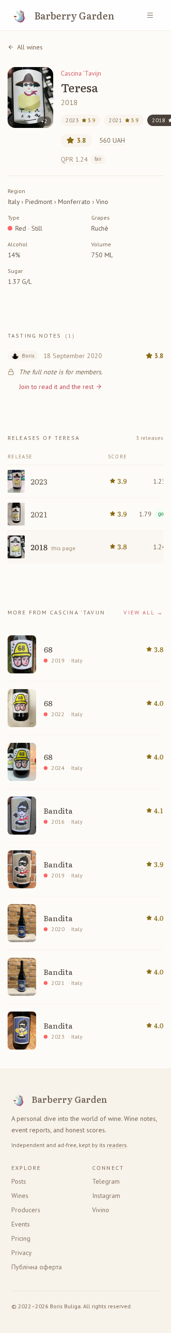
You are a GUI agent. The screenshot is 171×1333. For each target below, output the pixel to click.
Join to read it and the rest (56, 386)
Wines (19, 1195)
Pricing (20, 1238)
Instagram (106, 1195)
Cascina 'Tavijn (81, 73)
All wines (30, 47)
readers (117, 1144)
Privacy (21, 1252)
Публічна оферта (36, 1267)
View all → (143, 612)
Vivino (100, 1210)
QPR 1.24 (81, 159)
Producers (25, 1210)
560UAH (112, 140)
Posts (18, 1181)
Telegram (106, 1181)
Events (20, 1224)
